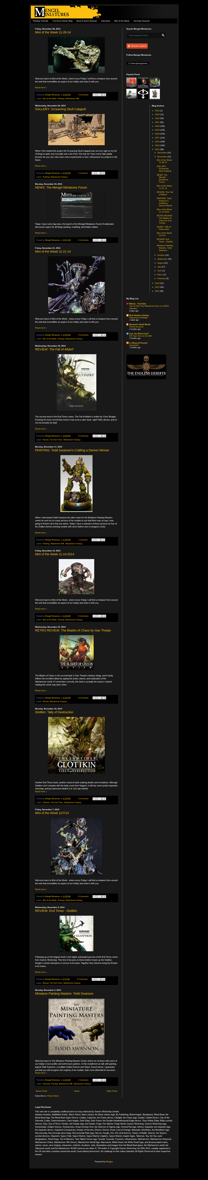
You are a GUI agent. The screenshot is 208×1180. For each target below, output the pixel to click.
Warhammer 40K (72, 99)
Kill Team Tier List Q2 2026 (140, 336)
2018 (157, 134)
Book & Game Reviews (87, 21)
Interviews (105, 21)
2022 (157, 118)
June (159, 270)
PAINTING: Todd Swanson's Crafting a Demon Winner (72, 450)
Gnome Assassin (136, 327)
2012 (157, 287)
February (161, 278)
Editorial (46, 803)
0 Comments (83, 95)
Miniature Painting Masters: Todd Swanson (64, 993)
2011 (157, 291)
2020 (157, 126)
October (161, 255)
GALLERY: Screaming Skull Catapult (60, 109)
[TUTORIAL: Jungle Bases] (155, 87)
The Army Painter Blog (62, 21)
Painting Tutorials (40, 21)
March (160, 274)
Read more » (41, 87)
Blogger (109, 1161)
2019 (157, 130)
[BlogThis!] (96, 94)
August (160, 263)
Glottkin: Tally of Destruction (54, 712)
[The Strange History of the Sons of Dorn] (143, 87)
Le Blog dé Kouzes (138, 343)
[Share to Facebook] (102, 94)
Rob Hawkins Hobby (139, 315)
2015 (157, 145)
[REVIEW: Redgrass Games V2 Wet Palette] (131, 87)
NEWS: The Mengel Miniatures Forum (61, 187)
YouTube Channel (141, 21)
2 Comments (83, 799)
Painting (61, 99)
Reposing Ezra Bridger (138, 318)
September (162, 259)
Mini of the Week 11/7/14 (52, 813)
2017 (157, 138)
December (162, 152)
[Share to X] (99, 94)
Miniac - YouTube (137, 304)
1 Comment (83, 173)
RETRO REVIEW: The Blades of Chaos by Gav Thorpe (73, 630)
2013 (157, 283)
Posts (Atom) (53, 1096)
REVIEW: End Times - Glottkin (56, 911)
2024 (157, 110)
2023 (157, 114)
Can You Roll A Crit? (139, 333)
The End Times (56, 440)
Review (46, 440)
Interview (46, 1084)
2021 (157, 122)
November (162, 156)
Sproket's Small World (139, 324)
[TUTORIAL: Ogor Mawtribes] (155, 98)
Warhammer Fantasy (59, 177)
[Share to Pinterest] (104, 94)
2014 (157, 149)
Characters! (134, 345)
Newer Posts (41, 1091)
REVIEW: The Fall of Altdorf (54, 349)
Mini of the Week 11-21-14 (53, 251)
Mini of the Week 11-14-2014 (54, 554)
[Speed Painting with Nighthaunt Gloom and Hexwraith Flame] (131, 98)
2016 (157, 141)
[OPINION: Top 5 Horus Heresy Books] (143, 98)
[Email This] (94, 94)
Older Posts (112, 1091)
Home (77, 1091)
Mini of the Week (121, 21)
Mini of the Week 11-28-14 (53, 32)
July (159, 267)
